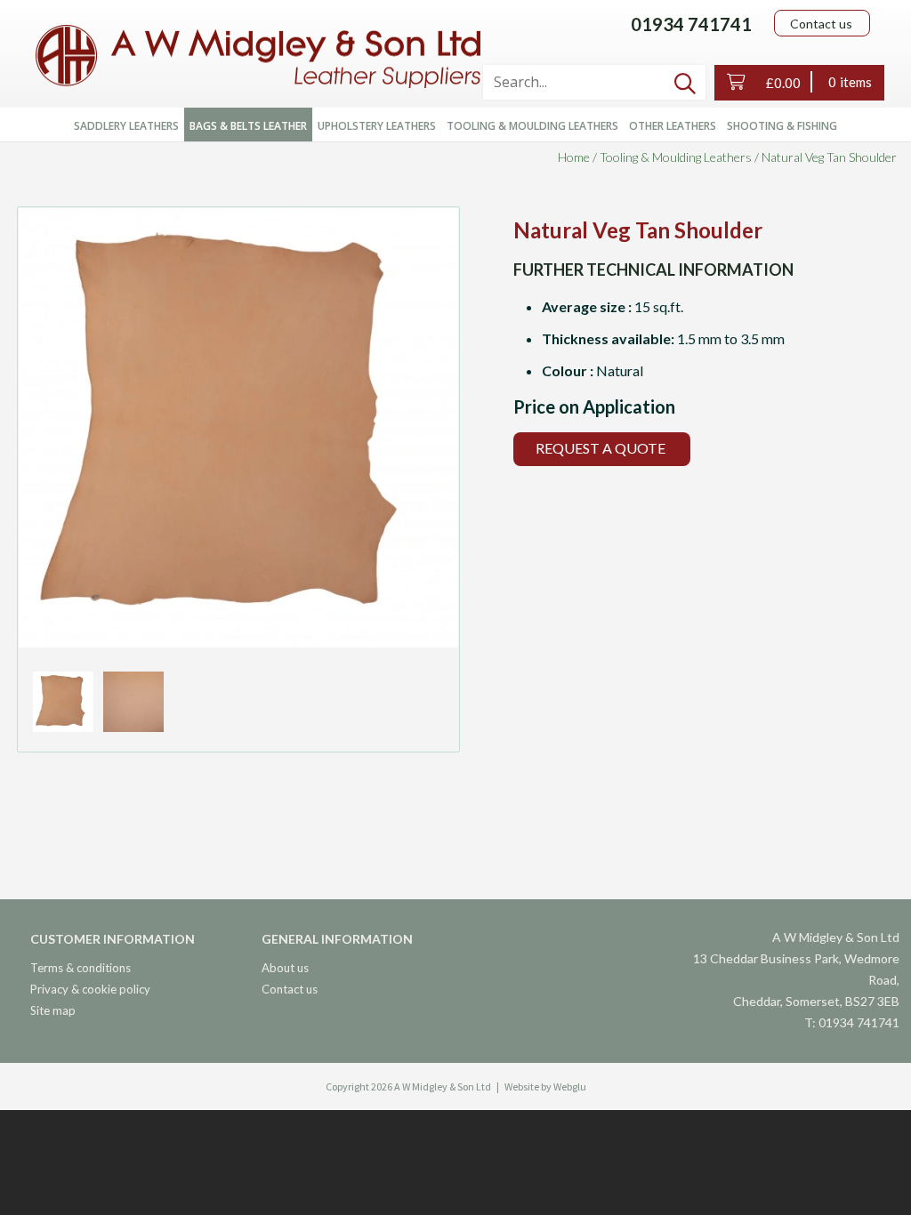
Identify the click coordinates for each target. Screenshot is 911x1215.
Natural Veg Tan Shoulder (829, 157)
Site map (53, 1010)
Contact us (821, 23)
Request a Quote (600, 447)
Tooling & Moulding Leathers (532, 125)
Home (574, 157)
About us (285, 968)
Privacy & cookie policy (90, 989)
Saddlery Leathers (126, 125)
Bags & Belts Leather (248, 125)
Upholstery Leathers (377, 125)
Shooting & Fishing (782, 125)
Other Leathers (672, 125)
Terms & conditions (80, 968)
